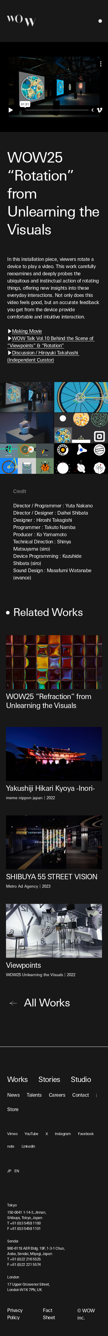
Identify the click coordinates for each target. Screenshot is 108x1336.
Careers (57, 1095)
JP (9, 1171)
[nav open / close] (100, 20)
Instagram (63, 1134)
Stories (49, 1080)
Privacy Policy (14, 1314)
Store (13, 1109)
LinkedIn (28, 1147)
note (10, 1147)
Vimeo (12, 1134)
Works (17, 1080)
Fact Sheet (49, 1314)
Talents (34, 1095)
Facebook (86, 1134)
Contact (80, 1095)
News (13, 1095)
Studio (81, 1080)
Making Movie (27, 331)
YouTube (31, 1134)
